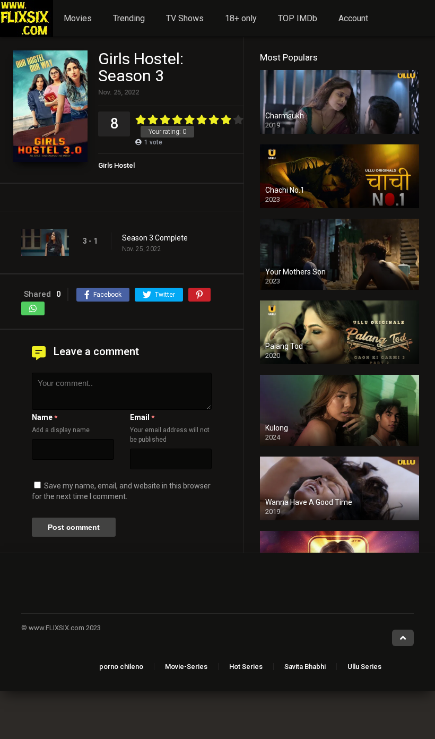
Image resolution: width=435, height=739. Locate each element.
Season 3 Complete (155, 238)
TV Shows (185, 18)
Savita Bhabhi (305, 667)
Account (353, 18)
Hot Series (246, 667)
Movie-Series (186, 667)
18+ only (241, 18)
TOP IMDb (297, 18)
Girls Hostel (116, 165)
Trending (129, 18)
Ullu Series (364, 667)
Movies (78, 18)
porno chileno (121, 667)
